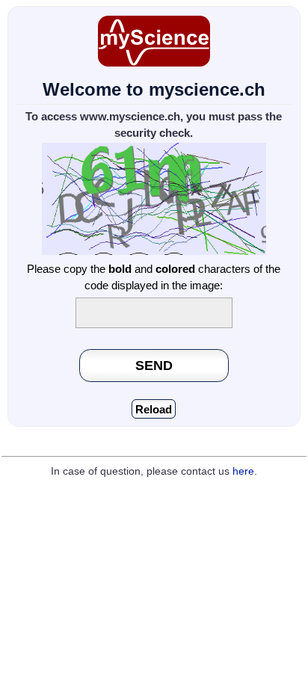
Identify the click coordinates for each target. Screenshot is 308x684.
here (243, 471)
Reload (153, 409)
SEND (154, 365)
